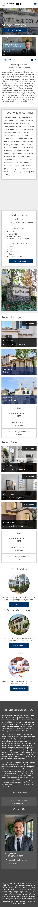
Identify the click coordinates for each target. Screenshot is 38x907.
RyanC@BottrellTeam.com (18, 860)
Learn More (18, 688)
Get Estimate (18, 604)
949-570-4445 (9, 60)
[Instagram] (35, 60)
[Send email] (32, 60)
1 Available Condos (20, 261)
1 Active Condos (13, 30)
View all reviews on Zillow (19, 803)
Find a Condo (18, 645)
